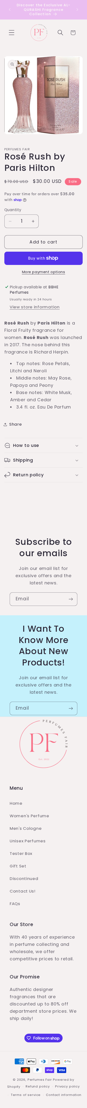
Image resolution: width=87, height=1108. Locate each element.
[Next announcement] (77, 9)
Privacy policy (67, 1086)
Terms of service (26, 1095)
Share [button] (15, 424)
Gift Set (18, 866)
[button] (11, 32)
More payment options (43, 272)
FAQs (15, 904)
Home (16, 803)
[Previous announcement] (9, 9)
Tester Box (21, 853)
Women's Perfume (29, 816)
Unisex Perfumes (28, 841)
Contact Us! (23, 891)
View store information (35, 307)
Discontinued (24, 878)
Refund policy (38, 1086)
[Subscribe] (70, 599)
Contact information (63, 1095)
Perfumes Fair (40, 1079)
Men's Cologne (26, 828)
